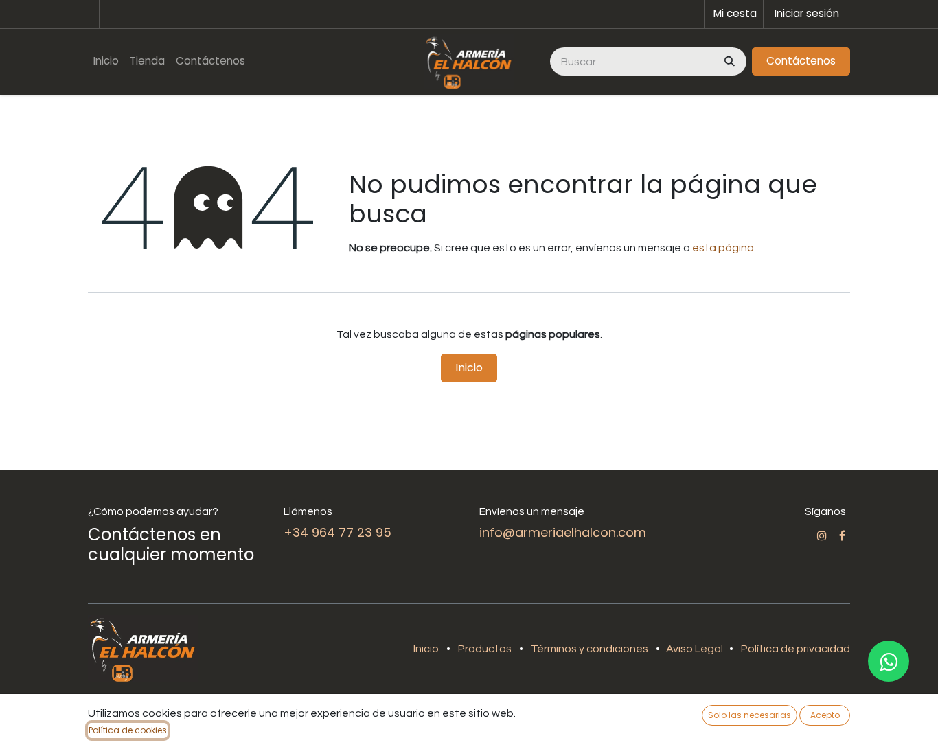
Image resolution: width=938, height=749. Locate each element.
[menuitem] (106, 61)
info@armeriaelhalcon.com (562, 532)
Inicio (469, 368)
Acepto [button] (825, 715)
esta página (723, 247)
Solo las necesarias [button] (749, 715)
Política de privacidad (795, 648)
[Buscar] (728, 61)
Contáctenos (801, 61)
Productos (485, 648)
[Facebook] (842, 535)
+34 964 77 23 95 (337, 532)
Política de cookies (128, 730)
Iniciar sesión (807, 13)
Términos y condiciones (589, 648)
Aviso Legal (695, 648)
